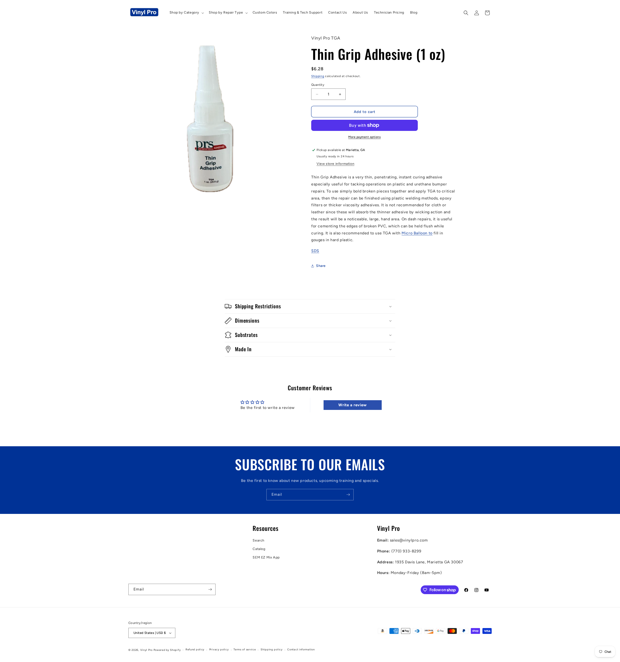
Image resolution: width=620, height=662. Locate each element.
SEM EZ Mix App (266, 557)
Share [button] (321, 266)
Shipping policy (272, 649)
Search (258, 540)
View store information (335, 164)
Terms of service (244, 649)
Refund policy (195, 649)
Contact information (301, 649)
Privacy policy (219, 649)
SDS (315, 250)
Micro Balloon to (417, 233)
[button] (186, 13)
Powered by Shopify (167, 650)
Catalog (259, 549)
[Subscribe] (348, 494)
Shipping (317, 76)
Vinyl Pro (146, 650)
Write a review (352, 405)
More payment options (364, 137)
